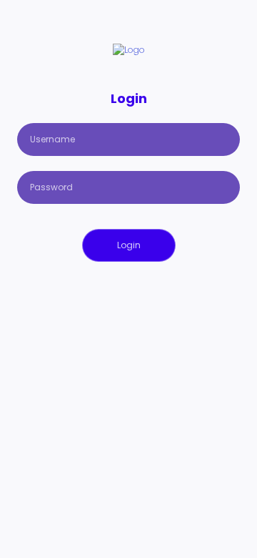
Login (129, 245)
